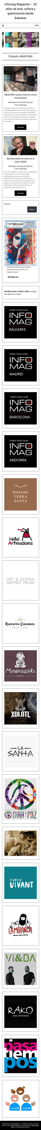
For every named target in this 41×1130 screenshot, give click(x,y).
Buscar (7, 204)
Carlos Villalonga (21, 105)
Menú (37, 25)
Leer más (20, 127)
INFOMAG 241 (13, 277)
